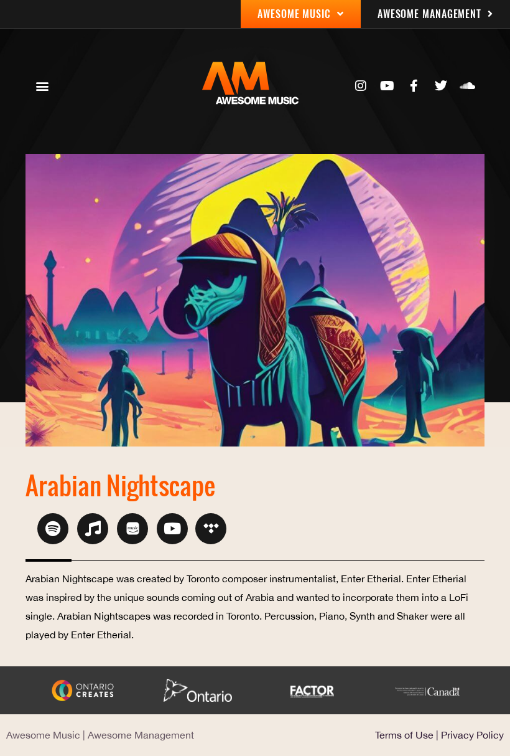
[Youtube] (387, 86)
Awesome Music (43, 735)
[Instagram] (361, 86)
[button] (42, 86)
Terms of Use (404, 735)
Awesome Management (141, 735)
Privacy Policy (472, 735)
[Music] (92, 528)
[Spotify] (52, 528)
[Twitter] (441, 86)
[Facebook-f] (414, 86)
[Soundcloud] (467, 86)
